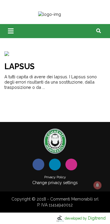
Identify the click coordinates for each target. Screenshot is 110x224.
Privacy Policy (55, 177)
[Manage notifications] (97, 185)
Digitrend (85, 217)
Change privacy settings (55, 182)
